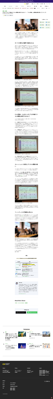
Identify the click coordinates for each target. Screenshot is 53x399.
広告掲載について (29, 372)
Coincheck (17, 267)
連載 (40, 6)
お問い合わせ (29, 370)
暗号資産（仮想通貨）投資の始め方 (44, 371)
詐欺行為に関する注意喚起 (6, 372)
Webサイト (22, 175)
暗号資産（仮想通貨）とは (43, 370)
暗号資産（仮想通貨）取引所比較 (44, 372)
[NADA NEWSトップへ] (26, 4)
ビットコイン (10, 6)
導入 (22, 34)
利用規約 (16, 372)
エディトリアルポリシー (18, 370)
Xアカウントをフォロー (22, 312)
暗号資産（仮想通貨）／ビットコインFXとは (44, 374)
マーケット (22, 6)
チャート (39, 8)
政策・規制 (35, 6)
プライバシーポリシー (18, 371)
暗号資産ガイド (47, 6)
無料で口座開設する (25, 267)
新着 (4, 6)
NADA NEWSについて (6, 370)
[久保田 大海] (17, 283)
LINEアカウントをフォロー (33, 312)
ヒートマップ (48, 8)
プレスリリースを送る (30, 371)
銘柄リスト (43, 8)
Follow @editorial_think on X (22, 293)
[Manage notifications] (51, 397)
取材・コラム (29, 6)
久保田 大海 (5, 13)
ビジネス (17, 6)
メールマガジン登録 (5, 371)
